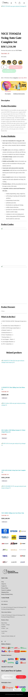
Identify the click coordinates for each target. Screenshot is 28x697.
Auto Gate (20, 77)
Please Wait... (15, 67)
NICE (25, 77)
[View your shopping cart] (20, 3)
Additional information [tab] (19, 93)
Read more (4, 438)
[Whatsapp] (24, 690)
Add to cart (4, 398)
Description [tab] (8, 93)
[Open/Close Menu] (24, 3)
